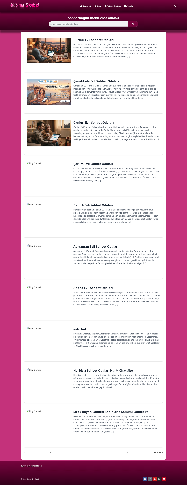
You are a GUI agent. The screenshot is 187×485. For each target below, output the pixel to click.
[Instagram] (159, 479)
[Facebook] (145, 479)
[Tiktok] (150, 479)
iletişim (129, 5)
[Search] (133, 24)
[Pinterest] (164, 479)
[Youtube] (155, 479)
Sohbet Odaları (114, 5)
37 (128, 452)
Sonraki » (158, 452)
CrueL (37, 479)
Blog (99, 5)
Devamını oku (83, 65)
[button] (176, 6)
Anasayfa (87, 5)
